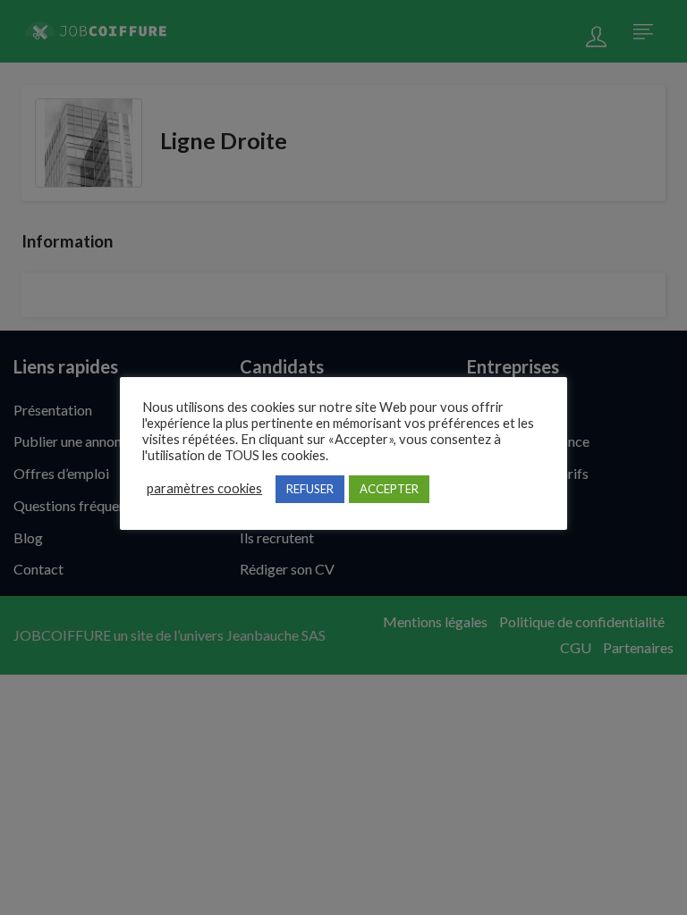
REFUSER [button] (310, 489)
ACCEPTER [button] (389, 489)
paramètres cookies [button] (204, 488)
